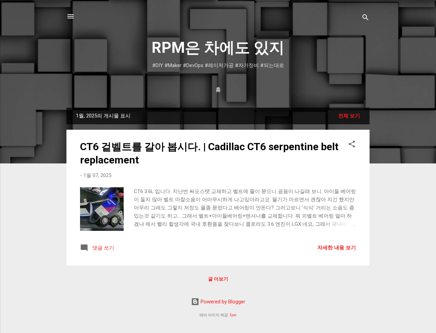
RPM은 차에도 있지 (218, 47)
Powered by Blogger (222, 302)
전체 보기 (349, 116)
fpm (233, 315)
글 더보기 (218, 279)
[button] (352, 145)
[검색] (365, 18)
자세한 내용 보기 (336, 247)
